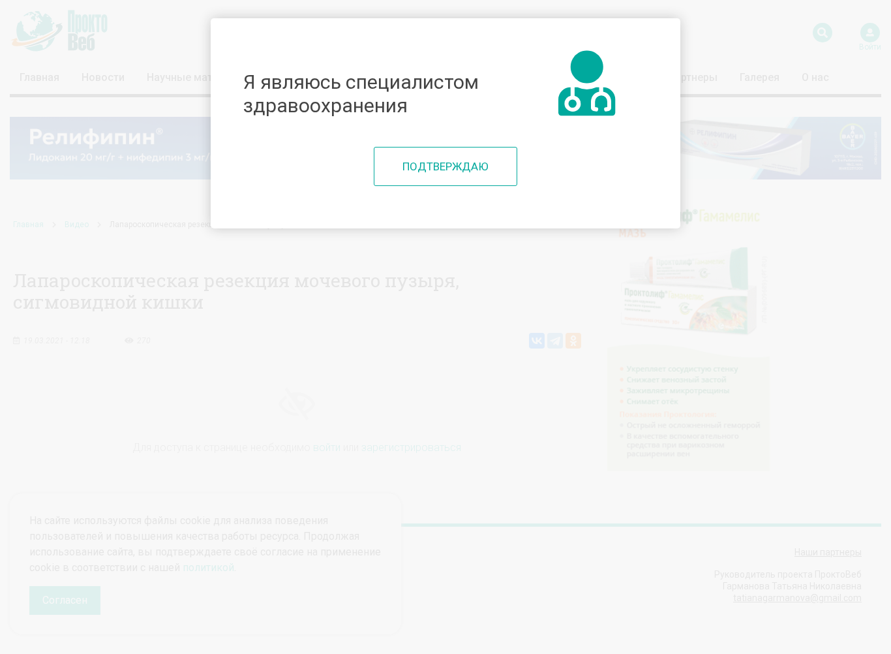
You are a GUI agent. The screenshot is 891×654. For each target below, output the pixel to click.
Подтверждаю (445, 166)
